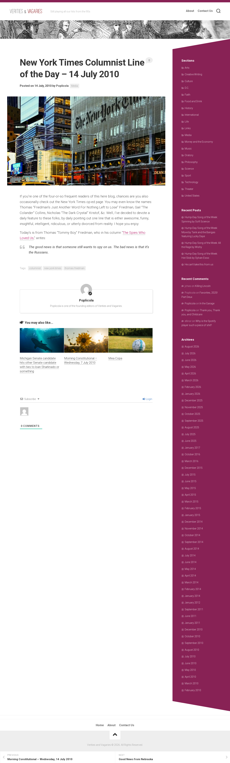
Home (100, 725)
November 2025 (194, 407)
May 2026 (190, 366)
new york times (52, 268)
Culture (189, 81)
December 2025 (194, 400)
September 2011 (194, 609)
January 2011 (192, 622)
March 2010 (191, 683)
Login (148, 399)
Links (188, 128)
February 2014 (193, 589)
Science (189, 168)
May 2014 (190, 569)
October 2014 (192, 535)
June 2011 (190, 616)
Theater (189, 189)
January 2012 (192, 602)
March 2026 (191, 380)
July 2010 (190, 656)
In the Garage (207, 303)
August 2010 (192, 649)
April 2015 (190, 494)
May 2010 (190, 670)
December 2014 (194, 521)
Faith (187, 94)
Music (188, 148)
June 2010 (190, 663)
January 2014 (192, 595)
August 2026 (192, 346)
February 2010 (193, 690)
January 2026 (192, 393)
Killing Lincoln (203, 286)
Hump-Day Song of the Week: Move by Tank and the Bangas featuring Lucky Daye (199, 232)
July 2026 (190, 353)
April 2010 (190, 676)
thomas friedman (74, 268)
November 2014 (194, 528)
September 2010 (194, 643)
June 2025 (190, 440)
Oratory (189, 155)
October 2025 (192, 413)
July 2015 (190, 474)
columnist (35, 268)
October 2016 (192, 454)
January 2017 (192, 447)
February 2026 (193, 387)
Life (187, 121)
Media (74, 85)
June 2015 (190, 481)
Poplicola (62, 85)
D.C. (187, 87)
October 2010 (192, 636)
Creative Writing (193, 74)
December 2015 (194, 467)
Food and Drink (193, 101)
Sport (188, 175)
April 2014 (190, 575)
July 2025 (190, 434)
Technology (191, 182)
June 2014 (190, 562)
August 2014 (192, 548)
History (189, 108)
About (190, 11)
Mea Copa (115, 358)
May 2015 (190, 488)
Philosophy (191, 162)
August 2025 (192, 427)
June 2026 (190, 360)
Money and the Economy (199, 141)
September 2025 (194, 420)
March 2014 (191, 582)
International (192, 114)
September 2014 (194, 542)
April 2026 (190, 373)
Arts (187, 67)
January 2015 (192, 515)
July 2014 (190, 555)
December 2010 (194, 629)
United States (192, 195)
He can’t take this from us (199, 264)
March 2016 (191, 461)
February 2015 (193, 508)
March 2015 (191, 501)
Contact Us (205, 11)
